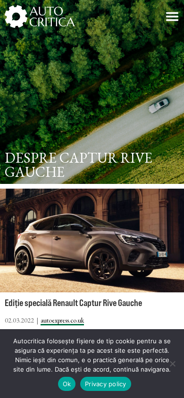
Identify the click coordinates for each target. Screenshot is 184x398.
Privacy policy (105, 384)
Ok (67, 384)
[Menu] (172, 16)
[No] (172, 363)
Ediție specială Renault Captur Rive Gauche (73, 302)
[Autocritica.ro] (40, 16)
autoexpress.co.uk (62, 320)
